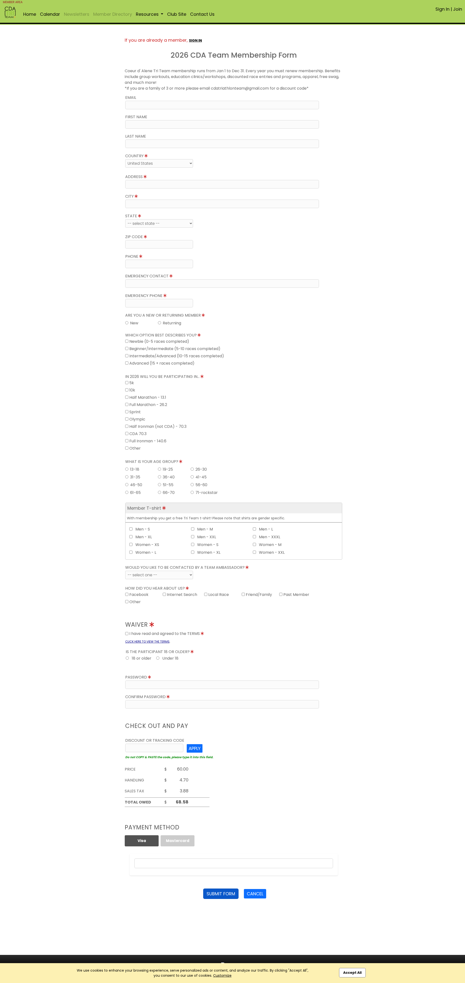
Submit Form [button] (221, 894)
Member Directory (112, 14)
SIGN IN (195, 40)
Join (457, 9)
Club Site (176, 14)
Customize (222, 975)
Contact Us (202, 14)
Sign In (442, 9)
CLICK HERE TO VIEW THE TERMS (147, 642)
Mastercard (177, 840)
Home (29, 14)
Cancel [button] (255, 894)
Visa (142, 840)
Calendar (50, 14)
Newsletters (76, 14)
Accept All (352, 972)
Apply (195, 748)
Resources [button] (148, 14)
